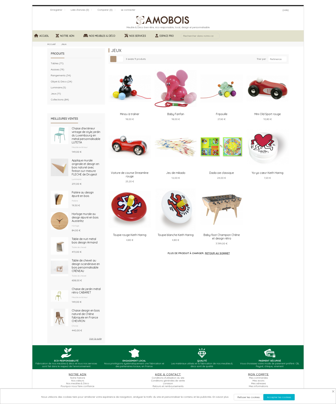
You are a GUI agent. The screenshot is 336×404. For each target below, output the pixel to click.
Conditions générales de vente (168, 380)
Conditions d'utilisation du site (168, 377)
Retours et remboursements (168, 386)
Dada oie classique (221, 173)
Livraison (168, 383)
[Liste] (120, 59)
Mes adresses (258, 383)
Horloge (75, 225)
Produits (57, 53)
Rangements (60, 75)
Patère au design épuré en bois (83, 194)
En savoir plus (221, 396)
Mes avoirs (258, 380)
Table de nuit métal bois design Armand (84, 240)
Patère (75, 200)
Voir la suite (95, 338)
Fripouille (221, 114)
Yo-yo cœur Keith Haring (267, 173)
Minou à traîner (129, 114)
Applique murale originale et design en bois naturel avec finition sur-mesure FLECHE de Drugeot (85, 167)
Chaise (75, 325)
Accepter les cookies (279, 397)
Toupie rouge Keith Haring (129, 235)
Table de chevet (79, 247)
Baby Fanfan (175, 114)
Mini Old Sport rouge (267, 114)
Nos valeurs (77, 380)
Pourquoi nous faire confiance (77, 386)
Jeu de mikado (175, 173)
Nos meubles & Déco (77, 383)
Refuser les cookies (248, 397)
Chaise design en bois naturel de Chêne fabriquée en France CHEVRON (86, 316)
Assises (57, 69)
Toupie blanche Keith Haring (176, 235)
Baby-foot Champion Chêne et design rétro (222, 236)
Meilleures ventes (64, 118)
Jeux (55, 93)
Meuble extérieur (80, 147)
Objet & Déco (61, 81)
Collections (59, 99)
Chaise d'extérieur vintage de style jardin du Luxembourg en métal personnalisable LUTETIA (86, 135)
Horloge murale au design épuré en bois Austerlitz (85, 217)
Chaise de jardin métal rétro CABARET (86, 290)
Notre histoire (77, 377)
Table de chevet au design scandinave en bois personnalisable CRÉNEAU (86, 266)
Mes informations (258, 386)
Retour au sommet (217, 253)
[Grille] (113, 59)
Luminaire (58, 87)
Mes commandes (258, 377)
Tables (56, 63)
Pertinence (276, 59)
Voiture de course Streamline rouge (129, 174)
